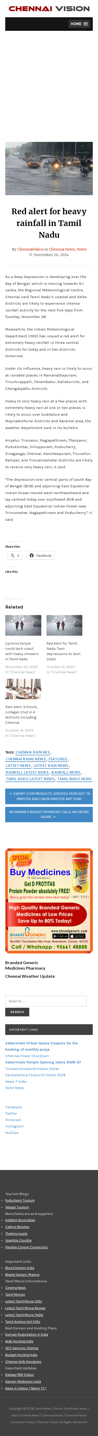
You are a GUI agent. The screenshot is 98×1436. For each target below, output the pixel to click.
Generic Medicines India (23, 1381)
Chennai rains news (26, 759)
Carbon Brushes (17, 1227)
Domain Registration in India (26, 1334)
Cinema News (15, 1288)
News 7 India (15, 1081)
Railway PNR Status (19, 1375)
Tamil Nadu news (74, 779)
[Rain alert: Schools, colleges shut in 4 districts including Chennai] (23, 689)
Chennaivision (30, 249)
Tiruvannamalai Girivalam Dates (32, 1069)
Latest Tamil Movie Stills (23, 1301)
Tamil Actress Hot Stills (22, 1322)
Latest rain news (51, 765)
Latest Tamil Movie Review (25, 1308)
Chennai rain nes (33, 752)
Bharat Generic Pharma (22, 1275)
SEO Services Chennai (21, 1348)
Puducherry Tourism (20, 1200)
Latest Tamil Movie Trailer (24, 1315)
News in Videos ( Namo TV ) (26, 1388)
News (82, 249)
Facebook (13, 1107)
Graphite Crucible (18, 1240)
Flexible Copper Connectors (26, 1247)
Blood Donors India (19, 1268)
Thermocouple (16, 1234)
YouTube (12, 1133)
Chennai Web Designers (23, 1362)
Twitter (11, 1113)
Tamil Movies (15, 1294)
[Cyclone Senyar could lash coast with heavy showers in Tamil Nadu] (23, 625)
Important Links (23, 1029)
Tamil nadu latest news (30, 779)
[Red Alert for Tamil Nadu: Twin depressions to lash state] (65, 625)
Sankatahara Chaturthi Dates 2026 (35, 1075)
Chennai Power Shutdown (27, 1056)
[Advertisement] (49, 90)
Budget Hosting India (21, 1355)
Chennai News (62, 249)
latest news (18, 765)
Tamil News (14, 1088)
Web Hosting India (19, 1341)
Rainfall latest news (27, 772)
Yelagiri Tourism (17, 1207)
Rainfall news (65, 772)
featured (58, 759)
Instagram (14, 1126)
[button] (79, 24)
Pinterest (13, 1120)
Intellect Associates (20, 1220)
